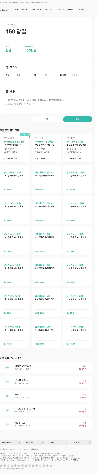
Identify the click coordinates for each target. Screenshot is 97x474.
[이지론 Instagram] (5, 465)
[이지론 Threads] (44, 465)
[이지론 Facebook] (26, 465)
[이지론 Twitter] (19, 465)
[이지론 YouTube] (51, 465)
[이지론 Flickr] (40, 465)
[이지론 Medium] (8, 465)
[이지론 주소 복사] (54, 465)
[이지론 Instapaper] (36, 465)
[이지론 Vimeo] (47, 465)
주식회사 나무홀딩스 (72, 460)
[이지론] (4, 9)
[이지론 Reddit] (12, 465)
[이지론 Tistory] (33, 465)
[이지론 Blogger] (1, 465)
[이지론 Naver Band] (29, 465)
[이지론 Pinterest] (15, 465)
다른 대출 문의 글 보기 (11, 358)
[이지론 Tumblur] (22, 465)
